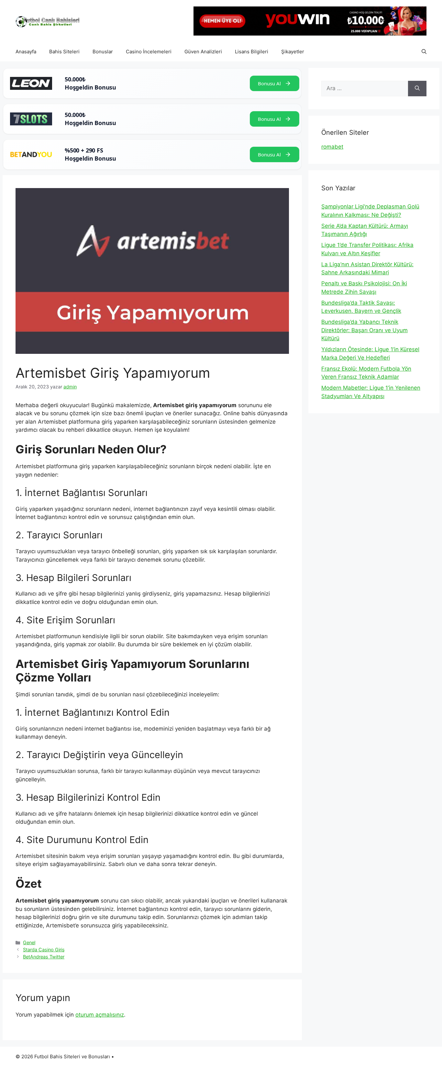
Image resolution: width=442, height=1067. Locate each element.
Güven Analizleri (203, 51)
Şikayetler (292, 51)
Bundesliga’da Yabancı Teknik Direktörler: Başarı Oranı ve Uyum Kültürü (364, 330)
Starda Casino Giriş (44, 949)
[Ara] (417, 88)
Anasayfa (26, 51)
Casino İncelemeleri (148, 51)
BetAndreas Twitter (43, 956)
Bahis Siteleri (64, 51)
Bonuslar (103, 51)
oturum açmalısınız (99, 1014)
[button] (424, 51)
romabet (332, 146)
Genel (29, 942)
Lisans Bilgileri (251, 51)
